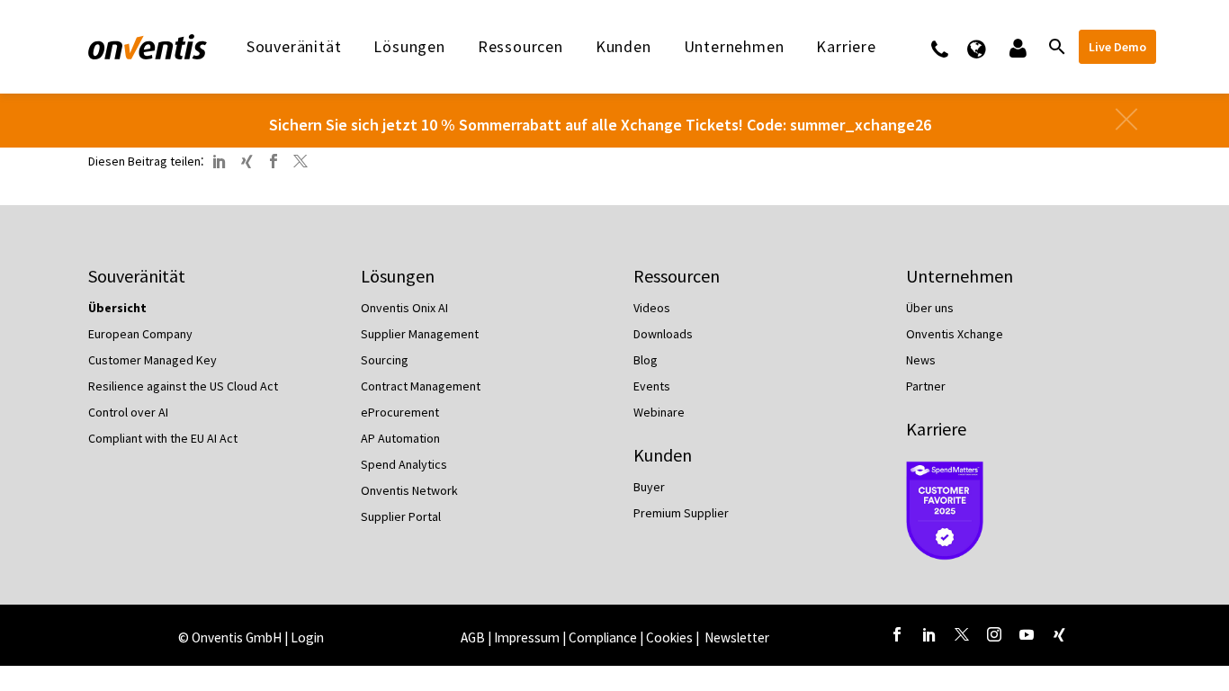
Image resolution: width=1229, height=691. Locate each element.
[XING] (246, 161)
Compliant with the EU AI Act (163, 438)
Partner (926, 386)
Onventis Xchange (954, 334)
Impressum (528, 637)
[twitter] (962, 634)
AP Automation (400, 438)
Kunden (623, 47)
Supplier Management (420, 334)
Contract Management (420, 386)
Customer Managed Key (152, 360)
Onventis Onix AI (404, 308)
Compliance (603, 637)
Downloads (663, 334)
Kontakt (951, 47)
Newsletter (736, 637)
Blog (645, 360)
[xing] (1059, 634)
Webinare (659, 412)
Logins (1016, 47)
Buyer (649, 487)
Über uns (930, 308)
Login (307, 637)
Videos (651, 308)
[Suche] (1055, 47)
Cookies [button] (669, 637)
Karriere (936, 428)
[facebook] (897, 634)
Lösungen (408, 47)
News (921, 360)
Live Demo (1117, 47)
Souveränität (294, 47)
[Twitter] (300, 161)
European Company (140, 334)
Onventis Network (409, 490)
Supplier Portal (401, 516)
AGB (473, 637)
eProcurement (400, 412)
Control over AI (128, 412)
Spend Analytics (404, 464)
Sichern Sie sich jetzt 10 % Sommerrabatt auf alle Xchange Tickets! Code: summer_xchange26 (600, 124)
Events (651, 386)
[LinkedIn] (219, 161)
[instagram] (994, 634)
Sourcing (384, 360)
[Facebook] (273, 161)
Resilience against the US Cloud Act (183, 386)
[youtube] (1026, 634)
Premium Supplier (681, 513)
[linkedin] (929, 634)
